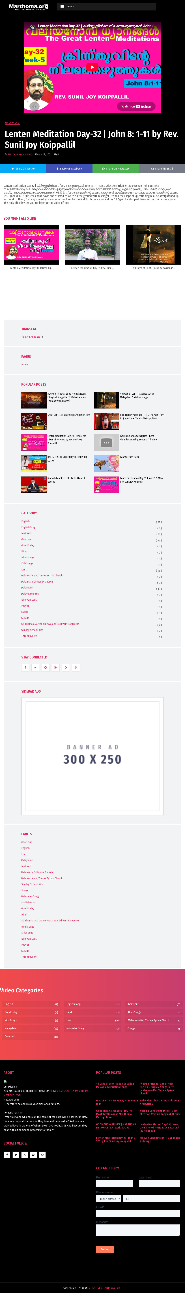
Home (24, 364)
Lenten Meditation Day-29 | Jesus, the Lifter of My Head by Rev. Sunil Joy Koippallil (67, 439)
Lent (23, 569)
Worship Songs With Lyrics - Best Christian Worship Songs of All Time (138, 437)
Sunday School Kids (32, 630)
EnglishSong (28, 527)
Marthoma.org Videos (20, 154)
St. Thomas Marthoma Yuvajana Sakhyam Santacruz (50, 623)
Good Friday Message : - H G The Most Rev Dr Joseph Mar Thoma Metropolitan (142, 416)
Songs (24, 611)
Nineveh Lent (28, 599)
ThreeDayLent (29, 636)
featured (26, 533)
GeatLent (26, 539)
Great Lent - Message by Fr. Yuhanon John (69, 414)
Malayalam (12, 122)
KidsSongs (27, 563)
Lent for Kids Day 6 (129, 457)
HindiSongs (27, 557)
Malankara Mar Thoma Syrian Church (42, 575)
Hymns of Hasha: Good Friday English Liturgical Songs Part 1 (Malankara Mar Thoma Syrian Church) (67, 397)
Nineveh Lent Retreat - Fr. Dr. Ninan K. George (66, 480)
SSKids (25, 618)
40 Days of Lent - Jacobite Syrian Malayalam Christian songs (137, 395)
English (25, 521)
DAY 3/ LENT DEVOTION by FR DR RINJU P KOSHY (67, 459)
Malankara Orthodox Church (37, 581)
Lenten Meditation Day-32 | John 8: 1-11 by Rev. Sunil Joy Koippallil (141, 480)
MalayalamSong (30, 593)
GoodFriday (27, 545)
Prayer (25, 605)
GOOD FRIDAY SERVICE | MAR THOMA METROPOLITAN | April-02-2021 (116, 1126)
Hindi (24, 551)
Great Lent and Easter (105, 1287)
